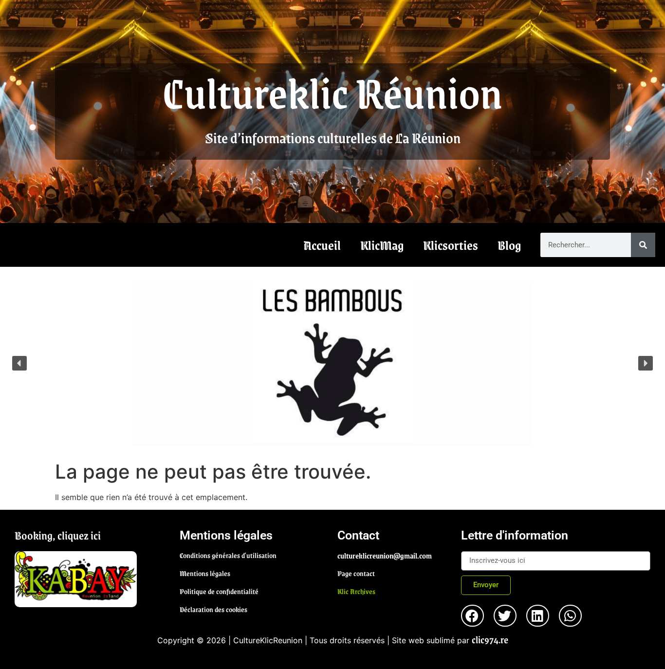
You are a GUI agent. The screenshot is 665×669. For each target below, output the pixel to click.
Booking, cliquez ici (58, 535)
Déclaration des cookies (213, 609)
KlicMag (382, 245)
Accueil (322, 245)
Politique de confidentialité (219, 591)
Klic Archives (356, 591)
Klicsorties (450, 245)
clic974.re (490, 639)
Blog (509, 245)
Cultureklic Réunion (332, 91)
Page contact (356, 573)
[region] (332, 363)
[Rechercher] (643, 245)
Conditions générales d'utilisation (228, 555)
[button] (19, 363)
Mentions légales (205, 573)
